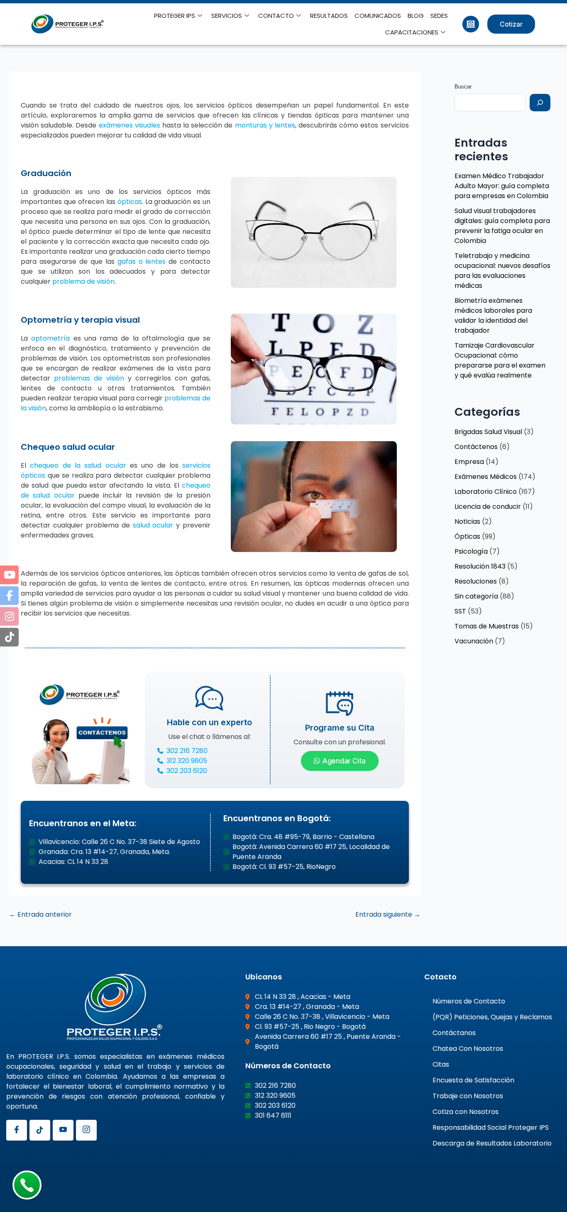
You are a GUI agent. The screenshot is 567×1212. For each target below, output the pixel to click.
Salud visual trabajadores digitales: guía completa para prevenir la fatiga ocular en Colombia (502, 225)
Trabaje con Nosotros (468, 1096)
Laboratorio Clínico (486, 491)
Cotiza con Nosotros (466, 1111)
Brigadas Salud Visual (488, 432)
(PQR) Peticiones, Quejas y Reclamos (492, 1017)
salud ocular (153, 525)
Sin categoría (476, 596)
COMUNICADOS (377, 15)
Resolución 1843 (480, 566)
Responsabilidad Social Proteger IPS (491, 1127)
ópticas (129, 201)
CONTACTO (276, 15)
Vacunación (474, 641)
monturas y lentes (265, 125)
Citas (441, 1064)
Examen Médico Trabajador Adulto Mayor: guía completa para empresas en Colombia (502, 186)
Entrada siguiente (387, 914)
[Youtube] (63, 1130)
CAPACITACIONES (411, 32)
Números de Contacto (469, 1001)
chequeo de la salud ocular (78, 465)
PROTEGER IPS (174, 15)
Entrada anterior (40, 914)
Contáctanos (454, 1033)
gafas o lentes (141, 261)
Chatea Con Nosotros (468, 1048)
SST (460, 611)
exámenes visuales (129, 125)
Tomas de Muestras (487, 626)
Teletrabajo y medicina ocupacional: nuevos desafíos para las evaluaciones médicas (502, 270)
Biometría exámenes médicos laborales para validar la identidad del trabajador (493, 315)
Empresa (469, 461)
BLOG (416, 15)
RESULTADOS (329, 15)
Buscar (463, 86)
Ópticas (467, 536)
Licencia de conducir (488, 506)
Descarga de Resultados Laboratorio (492, 1143)
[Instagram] (86, 1130)
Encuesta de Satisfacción (473, 1080)
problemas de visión (89, 378)
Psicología (471, 551)
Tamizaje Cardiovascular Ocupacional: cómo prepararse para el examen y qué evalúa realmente (500, 360)
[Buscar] (540, 102)
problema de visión (83, 281)
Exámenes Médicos (486, 476)
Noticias (467, 521)
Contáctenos (476, 446)
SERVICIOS (226, 15)
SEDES (439, 15)
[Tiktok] (39, 1130)
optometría (50, 338)
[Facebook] (16, 1130)
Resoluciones (476, 581)
